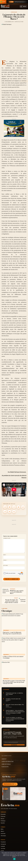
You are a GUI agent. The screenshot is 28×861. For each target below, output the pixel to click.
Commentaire (7, 538)
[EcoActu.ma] (5, 6)
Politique (3, 820)
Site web (5, 565)
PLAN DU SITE (5, 766)
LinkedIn (3, 846)
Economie (3, 814)
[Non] (26, 856)
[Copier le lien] (14, 511)
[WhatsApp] (23, 507)
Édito (2, 829)
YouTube (3, 848)
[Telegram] (5, 511)
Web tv (2, 831)
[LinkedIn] (18, 507)
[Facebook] (5, 507)
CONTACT (4, 759)
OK (14, 859)
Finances (3, 816)
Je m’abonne (14, 744)
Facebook (3, 842)
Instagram (3, 844)
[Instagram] (9, 507)
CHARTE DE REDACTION (7, 761)
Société (3, 823)
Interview (3, 833)
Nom (4, 554)
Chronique (14, 12)
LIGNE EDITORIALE (6, 764)
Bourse (2, 818)
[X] (14, 507)
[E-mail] (9, 511)
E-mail (5, 560)
